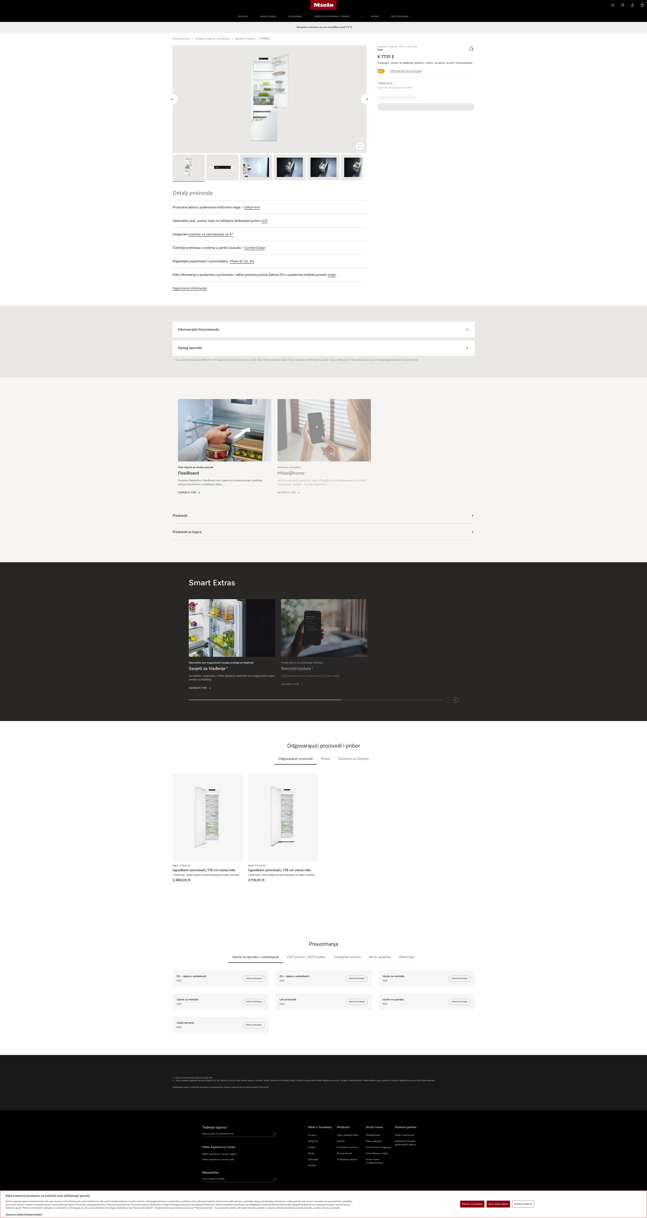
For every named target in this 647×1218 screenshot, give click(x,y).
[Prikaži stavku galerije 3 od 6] (256, 167)
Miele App (407, 957)
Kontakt (312, 1165)
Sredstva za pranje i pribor (331, 17)
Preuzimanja (254, 979)
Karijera (312, 1147)
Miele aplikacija (374, 1141)
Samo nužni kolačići (498, 1204)
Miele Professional (404, 1135)
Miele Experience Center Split (218, 1159)
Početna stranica (181, 39)
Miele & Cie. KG (242, 261)
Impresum (10, 1214)
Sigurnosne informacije (190, 288)
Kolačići (38, 1214)
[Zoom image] (360, 146)
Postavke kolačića (523, 1204)
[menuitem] (245, 16)
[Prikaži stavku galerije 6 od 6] (357, 167)
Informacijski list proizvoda (406, 71)
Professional (400, 17)
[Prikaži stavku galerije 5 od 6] (323, 167)
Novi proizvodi (344, 1153)
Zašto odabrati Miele (348, 1135)
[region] (270, 99)
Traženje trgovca (214, 1127)
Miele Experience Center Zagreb (219, 1154)
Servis (375, 17)
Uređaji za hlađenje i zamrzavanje (212, 39)
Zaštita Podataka (25, 1214)
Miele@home (373, 1135)
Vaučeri (341, 1141)
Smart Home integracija (378, 1147)
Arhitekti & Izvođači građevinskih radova (405, 1143)
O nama (312, 1135)
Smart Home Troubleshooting (374, 1161)
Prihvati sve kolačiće (472, 1204)
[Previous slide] (172, 99)
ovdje (332, 274)
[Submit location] (274, 1134)
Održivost (313, 1141)
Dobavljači (313, 1159)
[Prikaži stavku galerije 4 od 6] (290, 167)
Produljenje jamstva (347, 1159)
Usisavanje (295, 17)
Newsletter (210, 1172)
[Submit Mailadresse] (274, 1179)
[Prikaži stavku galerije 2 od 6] (222, 167)
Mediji (311, 1153)
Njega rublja (268, 17)
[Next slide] (366, 99)
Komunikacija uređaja (377, 1153)
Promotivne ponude (347, 1147)
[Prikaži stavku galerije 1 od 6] (189, 167)
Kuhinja (243, 17)
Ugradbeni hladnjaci (245, 39)
